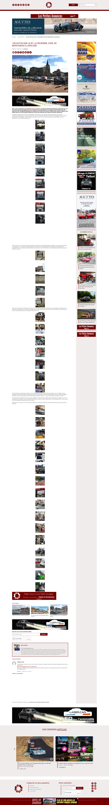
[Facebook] (13, 52)
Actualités (21, 37)
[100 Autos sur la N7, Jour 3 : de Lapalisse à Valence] (59, 610)
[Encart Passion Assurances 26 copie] (86, 124)
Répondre (19, 671)
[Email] (23, 52)
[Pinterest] (21, 52)
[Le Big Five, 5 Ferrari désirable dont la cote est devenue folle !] (86, 240)
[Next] (94, 749)
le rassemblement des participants (32, 108)
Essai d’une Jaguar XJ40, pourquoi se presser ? (87, 305)
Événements (62, 767)
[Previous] (14, 749)
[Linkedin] (26, 52)
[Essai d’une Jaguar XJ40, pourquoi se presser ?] (86, 297)
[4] (54, 804)
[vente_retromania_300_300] (86, 60)
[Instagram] (18, 52)
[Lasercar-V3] (40, 105)
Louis (32, 766)
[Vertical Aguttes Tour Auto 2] (86, 228)
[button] (40, 125)
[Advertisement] (40, 235)
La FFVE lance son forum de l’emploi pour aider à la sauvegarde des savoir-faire (88, 287)
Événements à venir (34, 787)
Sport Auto (23, 769)
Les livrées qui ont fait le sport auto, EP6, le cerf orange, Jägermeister (88, 321)
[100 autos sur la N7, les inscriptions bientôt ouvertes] (40, 610)
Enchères (32, 785)
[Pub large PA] (54, 17)
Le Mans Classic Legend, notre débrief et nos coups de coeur (75, 763)
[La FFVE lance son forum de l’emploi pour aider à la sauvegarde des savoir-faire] (86, 278)
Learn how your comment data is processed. (39, 702)
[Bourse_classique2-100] (86, 102)
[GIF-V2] (86, 167)
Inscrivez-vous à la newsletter (68, 785)
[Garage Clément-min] (86, 189)
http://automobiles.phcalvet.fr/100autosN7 (27, 666)
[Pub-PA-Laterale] (86, 336)
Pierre (71, 765)
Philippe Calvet (20, 662)
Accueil (14, 37)
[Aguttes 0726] (54, 34)
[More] (30, 52)
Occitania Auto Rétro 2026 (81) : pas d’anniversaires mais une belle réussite (87, 267)
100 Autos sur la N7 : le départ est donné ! (20, 615)
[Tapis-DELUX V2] (86, 146)
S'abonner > (44, 634)
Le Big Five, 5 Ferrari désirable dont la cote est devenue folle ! (87, 248)
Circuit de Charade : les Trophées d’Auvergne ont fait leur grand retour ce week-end (35, 764)
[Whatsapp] (28, 52)
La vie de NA (33, 791)
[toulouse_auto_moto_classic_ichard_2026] (86, 82)
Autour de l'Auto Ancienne (35, 789)
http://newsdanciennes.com (27, 648)
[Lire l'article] (34, 748)
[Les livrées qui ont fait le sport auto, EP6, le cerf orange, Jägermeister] (86, 314)
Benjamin (26, 49)
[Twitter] (16, 52)
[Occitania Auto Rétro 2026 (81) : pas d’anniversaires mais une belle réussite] (86, 258)
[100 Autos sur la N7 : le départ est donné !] (21, 610)
